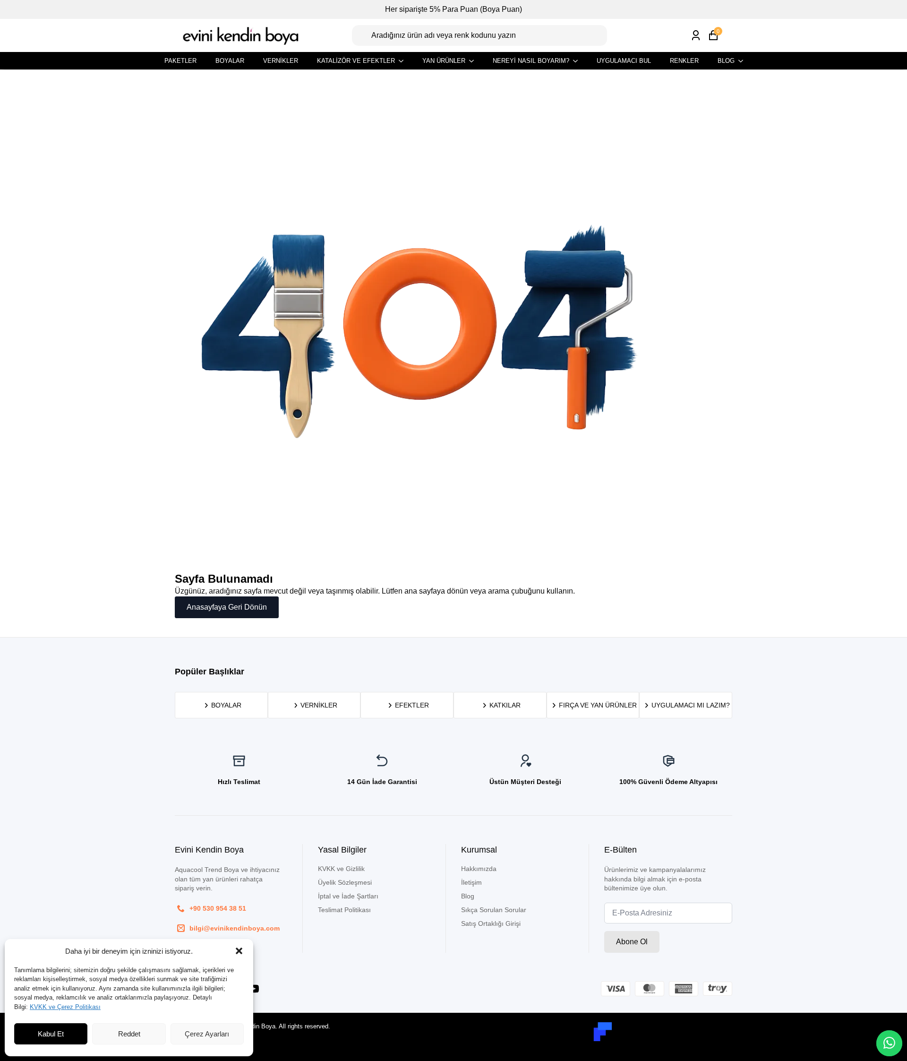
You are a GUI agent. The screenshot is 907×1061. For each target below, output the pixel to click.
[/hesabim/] (696, 35)
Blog (726, 60)
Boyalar (229, 60)
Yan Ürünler (443, 60)
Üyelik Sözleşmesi (345, 882)
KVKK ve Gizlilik (341, 868)
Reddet (129, 1034)
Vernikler (280, 60)
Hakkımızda (478, 868)
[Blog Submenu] (744, 60)
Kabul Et (51, 1034)
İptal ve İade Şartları (348, 896)
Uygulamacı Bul (624, 60)
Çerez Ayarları (207, 1034)
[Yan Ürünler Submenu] (474, 60)
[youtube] (253, 988)
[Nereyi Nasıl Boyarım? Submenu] (578, 60)
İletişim (471, 882)
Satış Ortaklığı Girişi (491, 923)
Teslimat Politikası (344, 909)
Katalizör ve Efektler (356, 60)
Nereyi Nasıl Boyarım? (531, 60)
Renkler (684, 60)
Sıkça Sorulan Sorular (493, 909)
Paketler (180, 60)
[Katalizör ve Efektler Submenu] (404, 60)
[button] (239, 951)
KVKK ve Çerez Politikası (65, 1006)
